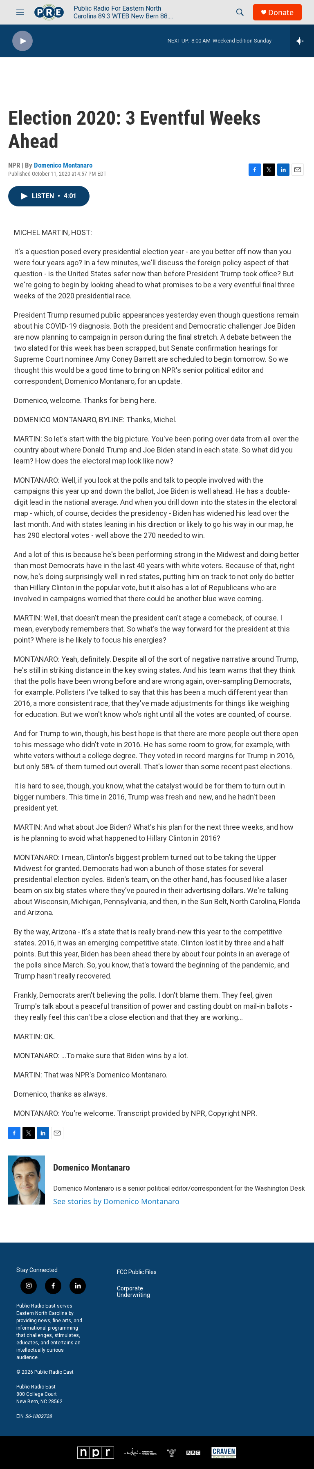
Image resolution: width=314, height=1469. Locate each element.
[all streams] (302, 41)
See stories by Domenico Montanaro (116, 1201)
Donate (281, 12)
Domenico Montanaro (63, 165)
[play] (22, 41)
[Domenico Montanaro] (26, 1180)
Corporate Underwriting (133, 1291)
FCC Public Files (137, 1272)
